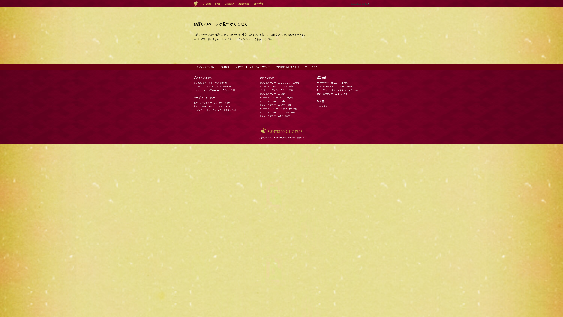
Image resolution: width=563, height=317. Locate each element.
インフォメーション (206, 67)
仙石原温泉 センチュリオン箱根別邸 (210, 82)
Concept (207, 3)
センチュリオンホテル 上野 (272, 93)
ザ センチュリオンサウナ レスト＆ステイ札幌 (215, 110)
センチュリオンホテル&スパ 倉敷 (275, 116)
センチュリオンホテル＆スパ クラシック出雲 (214, 90)
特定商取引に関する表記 (287, 67)
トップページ (229, 39)
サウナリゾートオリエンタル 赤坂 (332, 82)
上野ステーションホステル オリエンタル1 (213, 102)
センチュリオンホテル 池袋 (272, 101)
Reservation (243, 3)
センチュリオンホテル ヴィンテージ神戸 (212, 86)
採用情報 (239, 67)
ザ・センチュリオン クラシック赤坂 (276, 90)
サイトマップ (311, 67)
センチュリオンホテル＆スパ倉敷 (332, 93)
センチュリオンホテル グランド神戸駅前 (278, 108)
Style (217, 3)
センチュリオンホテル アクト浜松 (275, 105)
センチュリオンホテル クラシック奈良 (277, 112)
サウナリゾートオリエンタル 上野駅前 (334, 86)
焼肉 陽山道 (322, 106)
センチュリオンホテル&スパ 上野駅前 (277, 97)
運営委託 (258, 3)
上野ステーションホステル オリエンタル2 (213, 106)
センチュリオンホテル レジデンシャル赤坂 (279, 82)
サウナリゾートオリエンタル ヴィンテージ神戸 (339, 90)
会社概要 (225, 67)
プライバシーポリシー (260, 67)
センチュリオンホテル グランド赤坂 (276, 86)
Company (229, 3)
